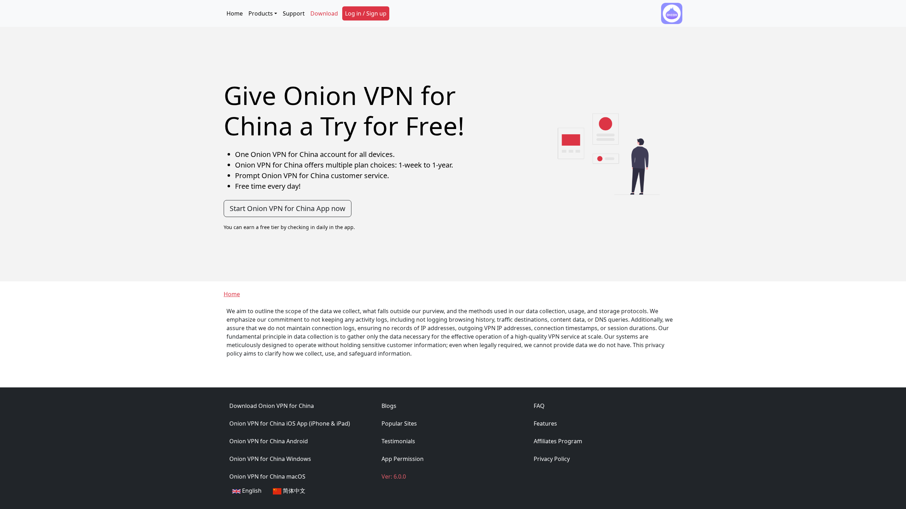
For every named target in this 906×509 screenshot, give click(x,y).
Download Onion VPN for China (271, 406)
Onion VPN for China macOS (267, 476)
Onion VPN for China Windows (270, 459)
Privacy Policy (552, 459)
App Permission (403, 459)
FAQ (539, 406)
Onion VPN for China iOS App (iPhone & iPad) (289, 423)
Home (234, 13)
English (251, 491)
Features (545, 423)
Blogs (389, 406)
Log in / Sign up (365, 13)
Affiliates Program (558, 441)
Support (294, 13)
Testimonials (398, 441)
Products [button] (260, 13)
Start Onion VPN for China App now (287, 208)
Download (324, 13)
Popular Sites (399, 423)
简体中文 (293, 491)
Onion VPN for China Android (268, 441)
